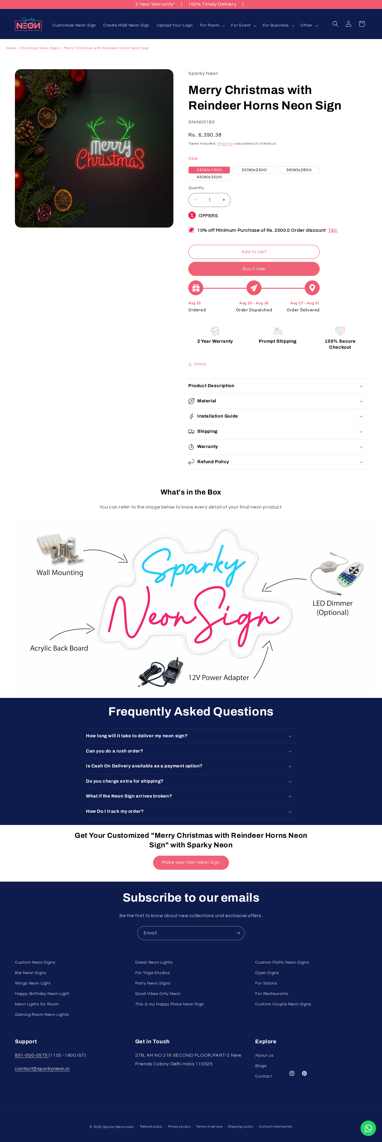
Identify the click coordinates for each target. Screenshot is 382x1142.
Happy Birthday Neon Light (42, 994)
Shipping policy (240, 1126)
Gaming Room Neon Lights (42, 1015)
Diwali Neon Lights (154, 962)
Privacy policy (179, 1126)
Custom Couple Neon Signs (283, 1004)
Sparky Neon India (118, 1127)
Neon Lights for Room (37, 1004)
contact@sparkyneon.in (42, 1068)
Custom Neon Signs (35, 962)
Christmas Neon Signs (40, 48)
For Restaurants (271, 994)
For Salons (266, 983)
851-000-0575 (32, 1055)
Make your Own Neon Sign (191, 862)
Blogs (261, 1066)
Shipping (225, 144)
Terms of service (209, 1126)
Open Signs (267, 973)
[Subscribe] (237, 933)
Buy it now (254, 269)
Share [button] (200, 364)
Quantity (196, 188)
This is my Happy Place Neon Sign (169, 1004)
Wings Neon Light (33, 983)
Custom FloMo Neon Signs (282, 962)
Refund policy (151, 1126)
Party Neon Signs (153, 983)
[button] (212, 25)
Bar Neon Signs (30, 973)
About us (264, 1055)
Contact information (275, 1126)
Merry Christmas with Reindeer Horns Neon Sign (106, 48)
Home (11, 48)
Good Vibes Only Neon (158, 994)
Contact (263, 1076)
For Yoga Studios (152, 973)
